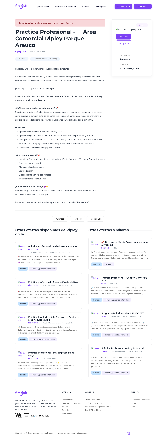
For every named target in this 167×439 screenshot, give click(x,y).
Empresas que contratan (65, 7)
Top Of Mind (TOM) (93, 410)
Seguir (141, 25)
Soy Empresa (100, 7)
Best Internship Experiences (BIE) (98, 406)
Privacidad (135, 403)
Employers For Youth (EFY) (95, 403)
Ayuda (133, 406)
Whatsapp (61, 218)
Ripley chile (20, 51)
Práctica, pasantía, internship (45, 59)
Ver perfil (124, 43)
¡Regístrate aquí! (123, 6)
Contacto (65, 410)
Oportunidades (42, 7)
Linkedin (78, 218)
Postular (123, 36)
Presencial (22, 59)
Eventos (85, 7)
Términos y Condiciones (140, 400)
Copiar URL (96, 218)
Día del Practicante (92, 400)
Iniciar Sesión (143, 6)
